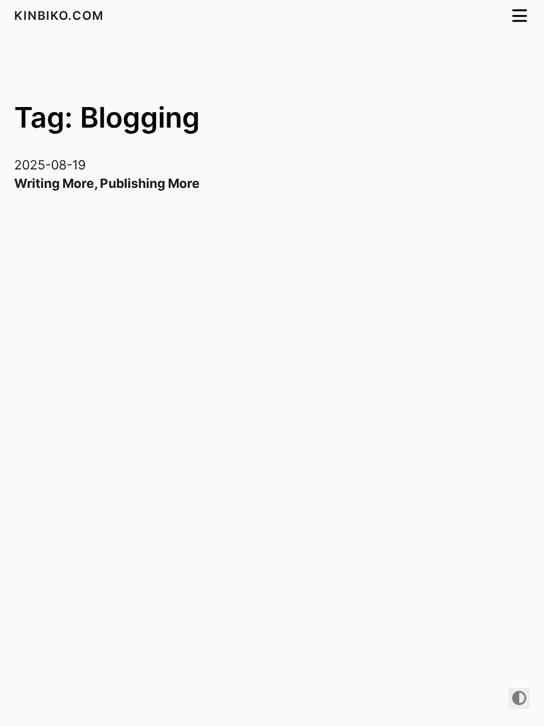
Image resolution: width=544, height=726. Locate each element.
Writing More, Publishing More (107, 183)
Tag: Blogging (107, 117)
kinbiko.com (60, 16)
